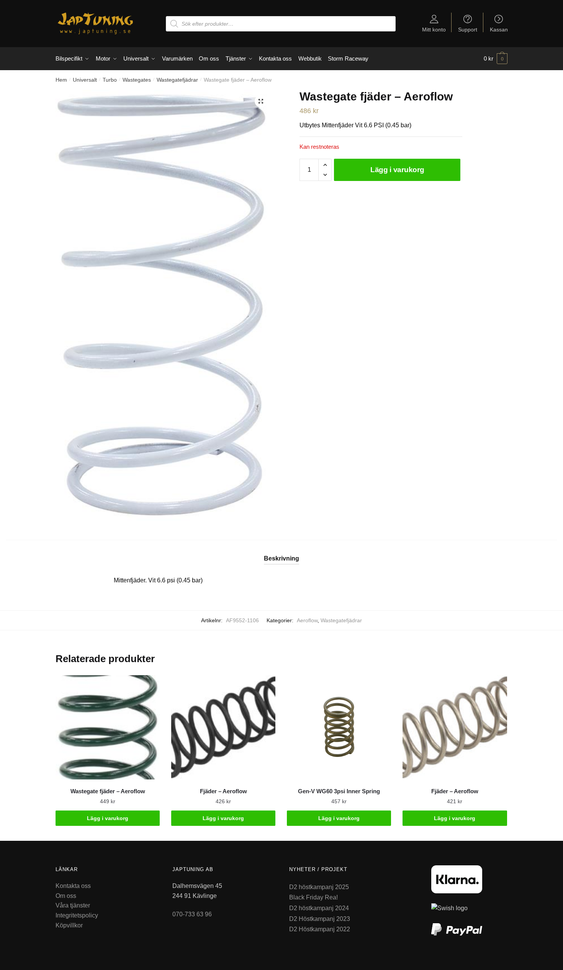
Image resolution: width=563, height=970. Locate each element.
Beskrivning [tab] (281, 558)
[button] (261, 101)
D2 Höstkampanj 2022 (319, 929)
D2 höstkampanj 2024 (319, 908)
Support (467, 29)
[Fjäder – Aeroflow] (223, 727)
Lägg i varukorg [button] (107, 818)
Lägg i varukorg (397, 170)
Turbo (110, 80)
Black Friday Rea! (313, 897)
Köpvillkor (69, 925)
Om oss (66, 896)
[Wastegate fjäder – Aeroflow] (108, 727)
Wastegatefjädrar (177, 80)
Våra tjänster (73, 905)
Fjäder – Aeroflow (223, 791)
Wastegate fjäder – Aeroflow (107, 791)
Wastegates (137, 80)
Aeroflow (307, 620)
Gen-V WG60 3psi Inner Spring (339, 791)
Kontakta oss (73, 886)
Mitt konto (434, 29)
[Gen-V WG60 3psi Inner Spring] (339, 727)
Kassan (499, 29)
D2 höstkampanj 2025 (319, 887)
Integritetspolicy (77, 915)
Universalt (85, 80)
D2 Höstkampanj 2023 (319, 919)
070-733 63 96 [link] (192, 914)
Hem (61, 80)
